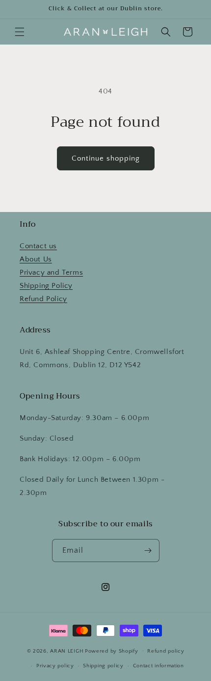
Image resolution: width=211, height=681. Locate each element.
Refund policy (165, 651)
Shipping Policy (46, 286)
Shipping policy (103, 666)
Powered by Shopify (111, 651)
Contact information (158, 666)
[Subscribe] (148, 550)
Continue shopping (106, 158)
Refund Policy (43, 299)
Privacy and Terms (51, 272)
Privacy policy (55, 666)
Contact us (38, 246)
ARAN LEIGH (66, 651)
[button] (19, 32)
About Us (36, 259)
